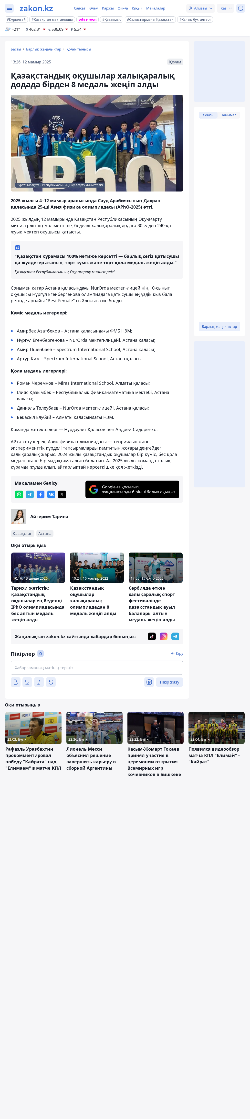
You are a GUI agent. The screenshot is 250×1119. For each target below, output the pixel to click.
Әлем (93, 8)
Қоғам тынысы (78, 49)
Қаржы (108, 8)
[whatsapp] (19, 494)
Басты (16, 49)
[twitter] (62, 494)
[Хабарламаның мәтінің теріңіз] (97, 668)
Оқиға (123, 8)
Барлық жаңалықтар (43, 49)
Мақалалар (155, 8)
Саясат (79, 8)
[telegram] (29, 494)
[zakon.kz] (36, 8)
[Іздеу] (240, 8)
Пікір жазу (169, 682)
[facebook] (40, 494)
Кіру (179, 653)
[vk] (51, 494)
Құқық (137, 8)
